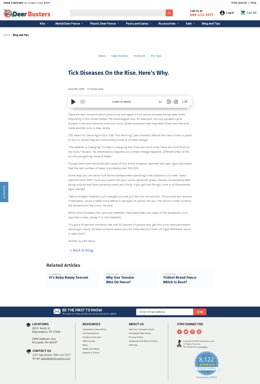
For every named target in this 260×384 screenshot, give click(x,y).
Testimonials (89, 341)
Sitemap (133, 345)
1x (159, 101)
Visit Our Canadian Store (141, 329)
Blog (85, 345)
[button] (4, 192)
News (102, 55)
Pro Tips (156, 55)
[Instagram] (199, 331)
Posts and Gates (137, 23)
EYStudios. (202, 347)
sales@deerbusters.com (55, 358)
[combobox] (121, 13)
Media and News (91, 348)
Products (139, 55)
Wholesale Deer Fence (140, 333)
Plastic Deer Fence (103, 23)
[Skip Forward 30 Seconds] (176, 101)
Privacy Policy (136, 337)
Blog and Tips (211, 23)
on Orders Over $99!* (27, 2)
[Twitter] (186, 331)
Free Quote (239, 2)
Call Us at (201, 13)
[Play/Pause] (73, 101)
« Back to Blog (81, 250)
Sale (189, 23)
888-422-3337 (62, 355)
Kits (42, 23)
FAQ (253, 2)
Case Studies (119, 55)
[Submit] (169, 13)
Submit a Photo (91, 352)
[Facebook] (179, 331)
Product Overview (92, 337)
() (251, 12)
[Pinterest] (192, 331)
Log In (230, 13)
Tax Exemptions (91, 333)
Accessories (167, 23)
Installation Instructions (94, 329)
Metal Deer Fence (67, 23)
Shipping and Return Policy (143, 341)
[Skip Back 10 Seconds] (168, 101)
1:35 (184, 101)
